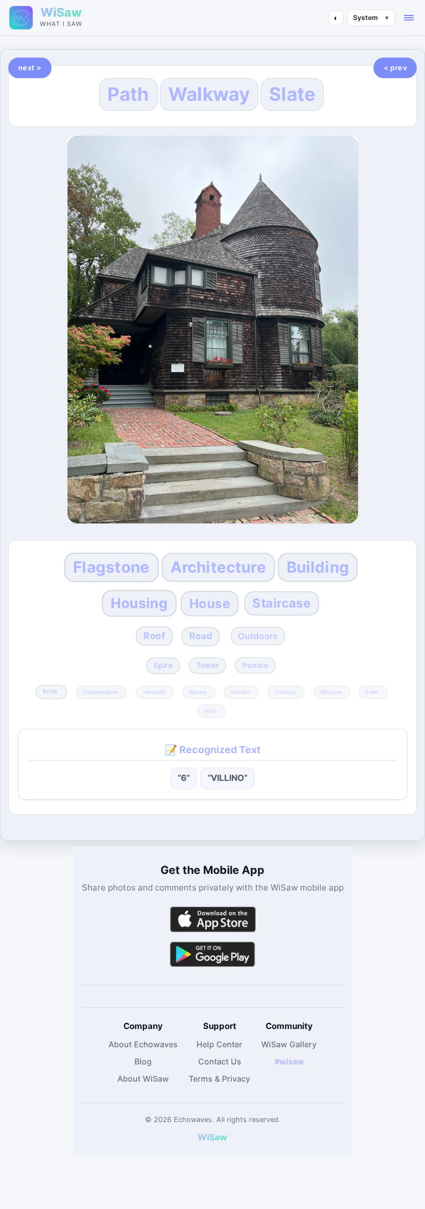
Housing (139, 603)
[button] (409, 18)
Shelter (241, 691)
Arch (210, 711)
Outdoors (258, 636)
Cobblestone (101, 691)
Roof (154, 636)
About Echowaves (143, 1044)
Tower (207, 665)
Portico (256, 665)
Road (200, 636)
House (209, 603)
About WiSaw (143, 1078)
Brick (50, 691)
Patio (372, 691)
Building (318, 567)
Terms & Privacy (219, 1078)
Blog (143, 1061)
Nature (198, 691)
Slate (292, 94)
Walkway (209, 94)
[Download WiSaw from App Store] (212, 919)
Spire (162, 665)
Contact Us (219, 1061)
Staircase (282, 603)
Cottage (285, 691)
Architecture (218, 567)
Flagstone (111, 567)
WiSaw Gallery (289, 1044)
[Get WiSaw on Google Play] (212, 954)
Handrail (154, 691)
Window (331, 691)
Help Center (219, 1044)
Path (128, 94)
